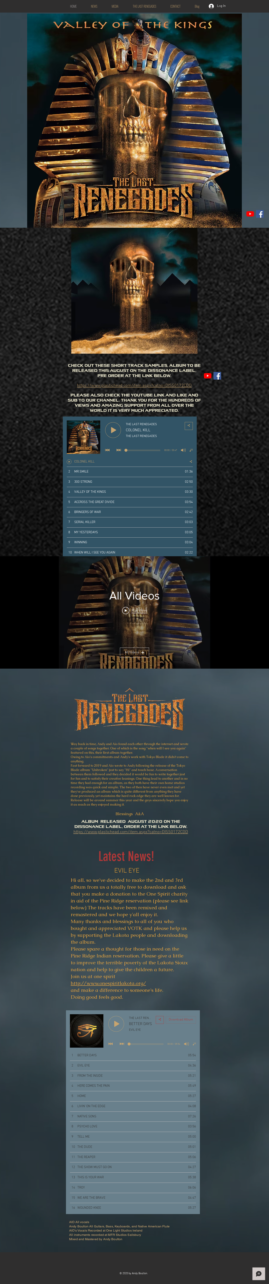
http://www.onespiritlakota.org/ (108, 983)
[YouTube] (250, 214)
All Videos (132, 652)
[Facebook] (260, 214)
